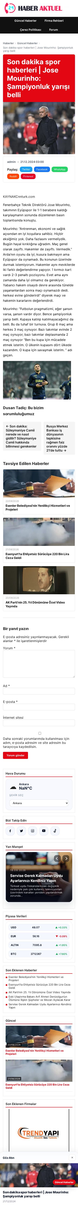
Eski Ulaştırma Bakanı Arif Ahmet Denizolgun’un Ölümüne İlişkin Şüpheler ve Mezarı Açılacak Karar (39, 998)
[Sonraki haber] (65, 858)
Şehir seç (16, 795)
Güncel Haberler (25, 20)
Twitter (26, 169)
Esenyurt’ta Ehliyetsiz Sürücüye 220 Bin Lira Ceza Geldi (39, 986)
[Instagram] (32, 831)
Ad (6, 686)
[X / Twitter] (21, 831)
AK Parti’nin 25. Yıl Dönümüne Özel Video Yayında (39, 992)
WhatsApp (59, 169)
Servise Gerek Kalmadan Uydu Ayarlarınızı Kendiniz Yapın (40, 1006)
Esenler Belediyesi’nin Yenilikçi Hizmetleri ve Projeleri (36, 978)
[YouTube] (43, 831)
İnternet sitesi (13, 718)
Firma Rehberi (54, 20)
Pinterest (28, 176)
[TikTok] (55, 831)
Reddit (13, 176)
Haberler (8, 43)
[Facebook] (10, 831)
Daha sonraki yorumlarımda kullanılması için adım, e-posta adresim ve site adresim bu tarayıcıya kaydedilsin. (36, 743)
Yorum (9, 648)
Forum (53, 29)
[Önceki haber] (57, 858)
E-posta (10, 702)
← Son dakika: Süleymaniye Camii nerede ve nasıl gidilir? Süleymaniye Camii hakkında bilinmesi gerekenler (21, 436)
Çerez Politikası (30, 29)
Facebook (42, 169)
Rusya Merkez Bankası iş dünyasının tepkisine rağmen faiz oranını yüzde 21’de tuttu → (57, 438)
